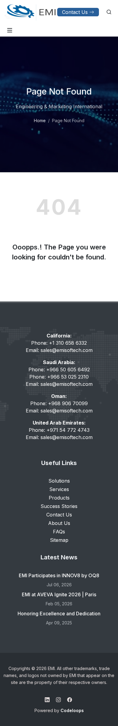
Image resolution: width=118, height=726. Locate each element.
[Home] (30, 12)
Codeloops (72, 710)
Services (59, 489)
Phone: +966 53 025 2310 (59, 377)
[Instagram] (58, 700)
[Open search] (109, 12)
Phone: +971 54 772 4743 (59, 430)
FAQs (59, 532)
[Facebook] (69, 700)
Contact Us (75, 12)
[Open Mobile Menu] (9, 30)
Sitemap (59, 540)
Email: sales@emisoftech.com (59, 350)
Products (59, 498)
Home (40, 120)
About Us (59, 523)
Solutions (59, 481)
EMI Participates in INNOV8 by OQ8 (59, 575)
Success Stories (59, 506)
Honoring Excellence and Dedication (59, 613)
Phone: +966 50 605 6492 (59, 369)
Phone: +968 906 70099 (59, 403)
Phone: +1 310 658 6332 (59, 343)
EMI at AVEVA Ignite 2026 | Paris (59, 594)
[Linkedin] (47, 700)
